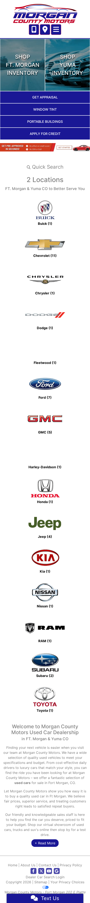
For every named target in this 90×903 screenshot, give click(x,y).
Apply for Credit (45, 134)
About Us (28, 865)
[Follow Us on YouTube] (49, 871)
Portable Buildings (45, 121)
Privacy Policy (71, 865)
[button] (45, 167)
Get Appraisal (45, 97)
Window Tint (45, 109)
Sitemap (40, 882)
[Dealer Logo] (45, 13)
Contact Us (48, 865)
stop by (64, 830)
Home (12, 865)
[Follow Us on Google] (57, 871)
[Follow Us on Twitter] (41, 871)
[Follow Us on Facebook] (33, 871)
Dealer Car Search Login (45, 877)
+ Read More (45, 843)
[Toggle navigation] (56, 29)
